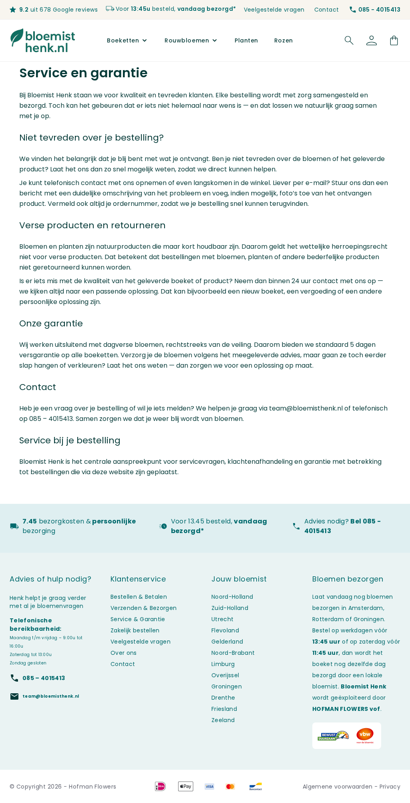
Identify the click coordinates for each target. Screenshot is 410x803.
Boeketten (123, 40)
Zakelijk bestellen (135, 630)
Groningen (226, 686)
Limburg (223, 664)
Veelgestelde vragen (274, 10)
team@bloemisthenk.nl (306, 408)
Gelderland (227, 642)
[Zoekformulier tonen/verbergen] (349, 40)
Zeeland (223, 720)
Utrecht (222, 619)
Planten (246, 40)
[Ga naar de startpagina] (43, 40)
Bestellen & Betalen (139, 597)
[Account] (371, 40)
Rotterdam (328, 619)
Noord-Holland (232, 597)
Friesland (224, 709)
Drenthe (223, 698)
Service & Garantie (138, 619)
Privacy (390, 787)
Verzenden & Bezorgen (144, 608)
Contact (326, 10)
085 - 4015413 (379, 10)
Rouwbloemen (187, 40)
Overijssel (225, 675)
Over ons (124, 653)
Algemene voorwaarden (338, 787)
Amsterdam (365, 608)
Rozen (283, 40)
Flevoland (225, 630)
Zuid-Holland (229, 608)
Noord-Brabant (233, 653)
